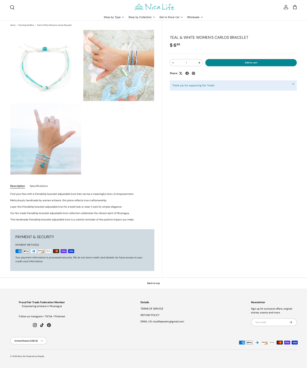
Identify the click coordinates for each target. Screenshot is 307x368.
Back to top (153, 283)
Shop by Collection (140, 17)
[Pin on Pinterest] (193, 73)
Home (13, 25)
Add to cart (251, 62)
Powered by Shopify (35, 356)
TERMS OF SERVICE (152, 308)
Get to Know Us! (169, 17)
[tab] (17, 186)
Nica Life (21, 356)
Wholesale (193, 17)
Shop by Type (112, 17)
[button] (294, 7)
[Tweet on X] (180, 73)
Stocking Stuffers (26, 25)
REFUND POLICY (150, 315)
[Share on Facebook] (187, 73)
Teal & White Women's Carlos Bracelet (54, 25)
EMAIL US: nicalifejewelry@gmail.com (162, 321)
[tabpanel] (82, 207)
